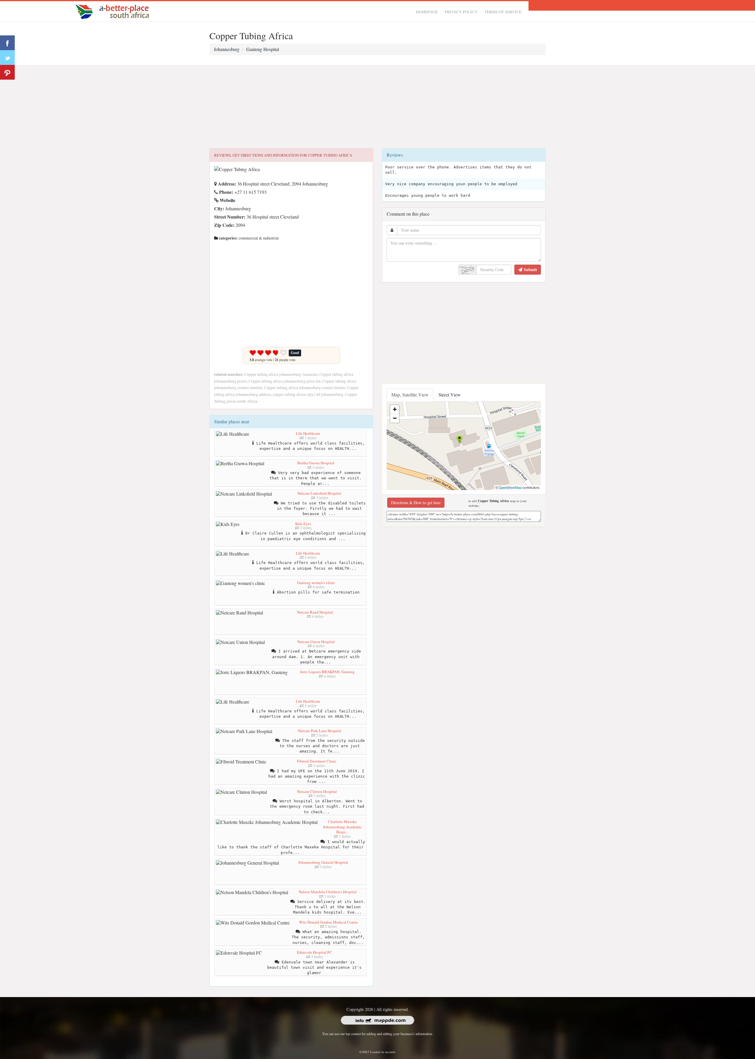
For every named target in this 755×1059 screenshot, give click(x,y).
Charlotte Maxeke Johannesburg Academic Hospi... (342, 827)
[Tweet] (7, 57)
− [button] (395, 418)
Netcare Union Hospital (316, 641)
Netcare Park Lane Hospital (319, 730)
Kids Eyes (303, 523)
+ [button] (395, 409)
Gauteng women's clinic (316, 582)
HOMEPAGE (427, 11)
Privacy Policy (461, 11)
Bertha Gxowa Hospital (315, 462)
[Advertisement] (377, 107)
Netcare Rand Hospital (315, 612)
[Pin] (7, 72)
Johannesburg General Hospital (323, 862)
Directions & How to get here (416, 502)
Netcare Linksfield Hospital (319, 493)
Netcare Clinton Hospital (317, 791)
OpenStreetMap (510, 487)
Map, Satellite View (410, 394)
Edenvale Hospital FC (314, 952)
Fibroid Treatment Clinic (317, 761)
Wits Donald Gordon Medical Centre (328, 922)
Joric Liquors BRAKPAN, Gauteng (327, 671)
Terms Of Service (503, 11)
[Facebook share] (7, 42)
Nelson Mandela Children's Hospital (328, 891)
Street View (450, 394)
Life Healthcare (308, 433)
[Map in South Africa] (114, 11)
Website (227, 200)
